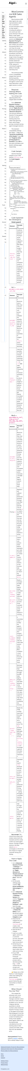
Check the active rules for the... (3, 335)
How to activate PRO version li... (5, 49)
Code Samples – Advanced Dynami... (5, 295)
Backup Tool (5, 216)
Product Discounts (5, 86)
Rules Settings (5, 123)
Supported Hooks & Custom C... (5, 242)
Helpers (5, 239)
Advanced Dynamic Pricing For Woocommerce (12, 1047)
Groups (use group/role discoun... (3, 266)
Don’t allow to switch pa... (3, 298)
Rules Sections (4, 128)
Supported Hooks (3, 244)
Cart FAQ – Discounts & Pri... (5, 69)
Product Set (5, 134)
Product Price (5, 171)
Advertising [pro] (5, 191)
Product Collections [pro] (5, 227)
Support (3, 1057)
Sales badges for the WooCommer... (3, 329)
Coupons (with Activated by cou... (5, 188)
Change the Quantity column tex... (3, 337)
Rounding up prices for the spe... (3, 314)
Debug (5, 202)
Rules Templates (5, 117)
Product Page (5, 176)
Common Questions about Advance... (5, 60)
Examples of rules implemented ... (5, 83)
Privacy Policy (4, 1062)
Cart (5, 174)
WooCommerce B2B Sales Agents (3, 271)
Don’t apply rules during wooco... (3, 327)
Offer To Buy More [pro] (5, 159)
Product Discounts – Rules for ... (5, 137)
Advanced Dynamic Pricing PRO (5, 46)
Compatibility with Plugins (5, 258)
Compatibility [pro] (5, 230)
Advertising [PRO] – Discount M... (5, 157)
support (15, 1038)
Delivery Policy (4, 1060)
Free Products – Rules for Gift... (5, 145)
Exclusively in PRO (4, 222)
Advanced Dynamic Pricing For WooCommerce (3, 26)
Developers (4, 236)
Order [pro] (5, 193)
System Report (5, 208)
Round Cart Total (3, 316)
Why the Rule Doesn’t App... (5, 55)
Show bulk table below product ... (3, 300)
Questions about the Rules (5, 63)
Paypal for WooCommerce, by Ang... (3, 274)
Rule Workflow (5, 125)
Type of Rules (5, 114)
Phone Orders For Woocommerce (9, 1050)
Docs (2, 1054)
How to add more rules (3, 252)
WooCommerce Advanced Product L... (3, 276)
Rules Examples (4, 77)
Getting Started (4, 40)
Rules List (5, 120)
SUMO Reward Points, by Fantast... (3, 284)
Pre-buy (5, 72)
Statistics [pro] (5, 233)
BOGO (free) (5, 94)
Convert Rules (5, 219)
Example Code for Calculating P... (3, 332)
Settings (4, 165)
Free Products (5, 185)
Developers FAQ (5, 74)
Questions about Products (5, 66)
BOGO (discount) (5, 97)
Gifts (5, 89)
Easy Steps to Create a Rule (5, 111)
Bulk (5, 91)
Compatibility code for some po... (3, 290)
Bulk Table (5, 182)
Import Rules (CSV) (5, 210)
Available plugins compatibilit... (3, 260)
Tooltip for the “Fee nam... (3, 324)
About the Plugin (5, 43)
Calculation (5, 168)
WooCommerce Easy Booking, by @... (3, 281)
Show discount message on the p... (3, 340)
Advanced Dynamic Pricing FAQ (4, 52)
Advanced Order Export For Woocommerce (12, 1049)
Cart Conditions (5, 154)
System (5, 199)
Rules (5, 196)
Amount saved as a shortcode (3, 303)
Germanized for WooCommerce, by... (3, 263)
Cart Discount (5, 103)
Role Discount (5, 100)
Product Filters (5, 131)
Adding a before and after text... (3, 311)
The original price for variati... (3, 308)
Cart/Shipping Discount (5, 151)
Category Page (5, 179)
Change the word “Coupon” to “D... (3, 319)
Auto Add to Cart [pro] (5, 148)
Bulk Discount (5, 143)
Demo (2, 1055)
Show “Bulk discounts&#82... (3, 306)
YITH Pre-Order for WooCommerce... (3, 279)
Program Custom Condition (3, 250)
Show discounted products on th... (5, 57)
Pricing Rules (4, 109)
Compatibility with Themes (5, 287)
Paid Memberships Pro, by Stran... (3, 268)
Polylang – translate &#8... (3, 255)
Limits (5, 162)
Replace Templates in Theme (3, 292)
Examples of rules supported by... (5, 80)
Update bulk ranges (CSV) (5, 213)
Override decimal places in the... (3, 321)
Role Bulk (5, 106)
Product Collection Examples (5, 225)
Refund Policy (4, 1064)
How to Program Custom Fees (3, 247)
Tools (3, 205)
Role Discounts (5, 140)
